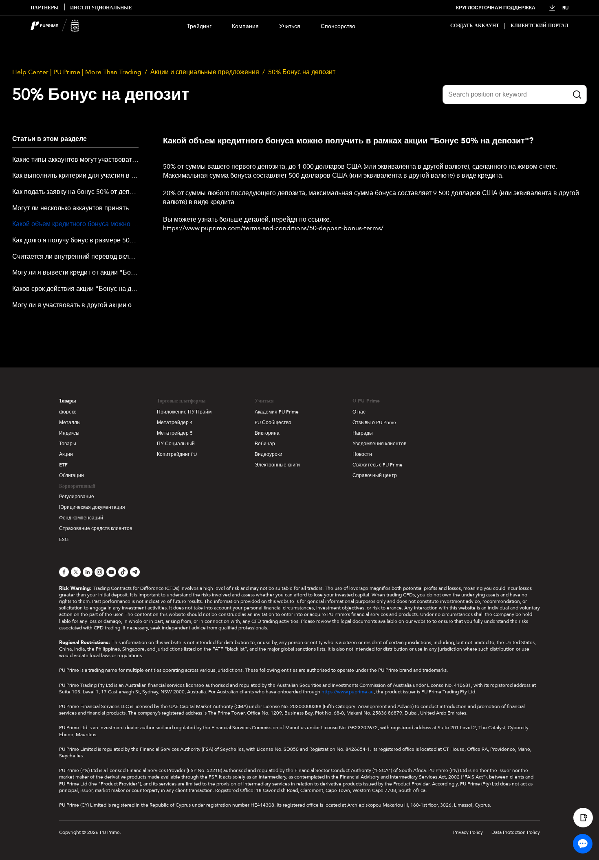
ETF (63, 465)
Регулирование (76, 496)
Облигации (71, 475)
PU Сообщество (273, 422)
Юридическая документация (92, 507)
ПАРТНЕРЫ (45, 8)
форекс (67, 412)
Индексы (69, 433)
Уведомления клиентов (379, 443)
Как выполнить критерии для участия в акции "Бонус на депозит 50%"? (75, 176)
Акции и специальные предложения (204, 72)
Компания (245, 26)
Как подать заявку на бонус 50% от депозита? (75, 192)
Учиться (289, 26)
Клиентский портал (539, 26)
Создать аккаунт (474, 26)
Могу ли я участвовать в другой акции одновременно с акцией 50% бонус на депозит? (75, 305)
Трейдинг (199, 26)
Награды (362, 433)
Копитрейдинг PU (177, 454)
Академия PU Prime (277, 412)
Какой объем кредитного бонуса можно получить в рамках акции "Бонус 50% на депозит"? (75, 224)
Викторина (267, 433)
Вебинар (265, 443)
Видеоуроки (268, 454)
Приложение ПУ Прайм (184, 412)
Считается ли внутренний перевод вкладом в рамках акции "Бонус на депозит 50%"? (75, 257)
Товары (67, 401)
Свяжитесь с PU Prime (377, 465)
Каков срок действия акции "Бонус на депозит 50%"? (75, 289)
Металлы (70, 422)
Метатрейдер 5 (175, 433)
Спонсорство (338, 26)
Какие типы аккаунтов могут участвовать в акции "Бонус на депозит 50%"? (75, 160)
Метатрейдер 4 (175, 422)
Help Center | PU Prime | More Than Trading (76, 72)
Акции (66, 454)
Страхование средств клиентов (95, 528)
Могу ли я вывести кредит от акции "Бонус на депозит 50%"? (75, 273)
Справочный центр (374, 475)
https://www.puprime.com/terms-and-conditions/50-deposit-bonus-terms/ (273, 228)
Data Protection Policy (515, 832)
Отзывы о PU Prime (374, 422)
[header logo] (55, 26)
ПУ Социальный (176, 443)
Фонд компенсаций (81, 518)
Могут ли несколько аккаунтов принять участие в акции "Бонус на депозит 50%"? (75, 209)
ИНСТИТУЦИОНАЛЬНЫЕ (101, 8)
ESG (63, 539)
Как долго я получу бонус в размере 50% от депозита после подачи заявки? (75, 241)
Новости (362, 454)
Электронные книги (277, 465)
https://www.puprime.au (348, 691)
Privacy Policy (468, 832)
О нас (359, 412)
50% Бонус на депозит (301, 72)
